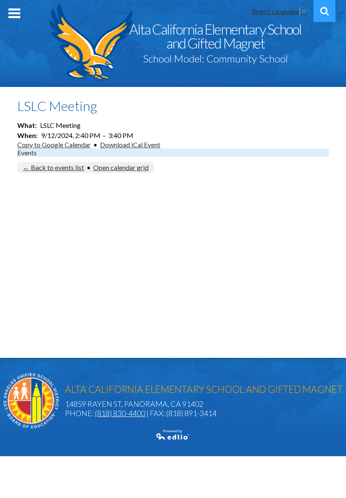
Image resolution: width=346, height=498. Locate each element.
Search (324, 11)
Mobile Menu (14, 13)
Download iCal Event (130, 145)
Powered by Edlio (173, 434)
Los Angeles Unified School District (31, 400)
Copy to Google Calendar (54, 145)
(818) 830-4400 (120, 413)
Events (27, 153)
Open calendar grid (121, 167)
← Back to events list (53, 167)
